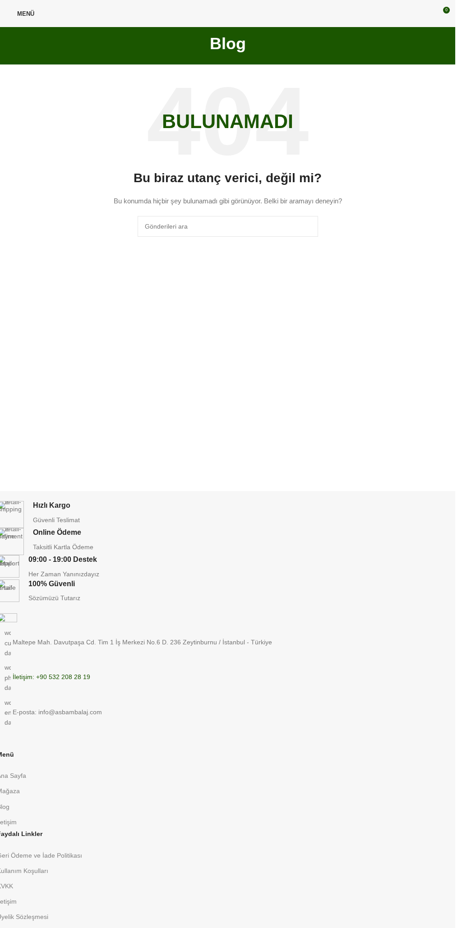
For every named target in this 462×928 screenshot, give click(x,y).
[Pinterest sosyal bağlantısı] (20, 743)
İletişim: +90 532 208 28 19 (51, 677)
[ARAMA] (307, 226)
